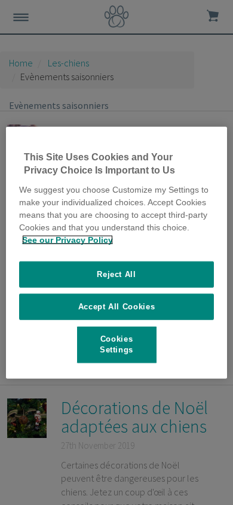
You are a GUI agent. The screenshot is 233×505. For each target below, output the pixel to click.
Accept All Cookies (116, 306)
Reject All (116, 273)
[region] (117, 253)
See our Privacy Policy (67, 239)
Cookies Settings (116, 344)
